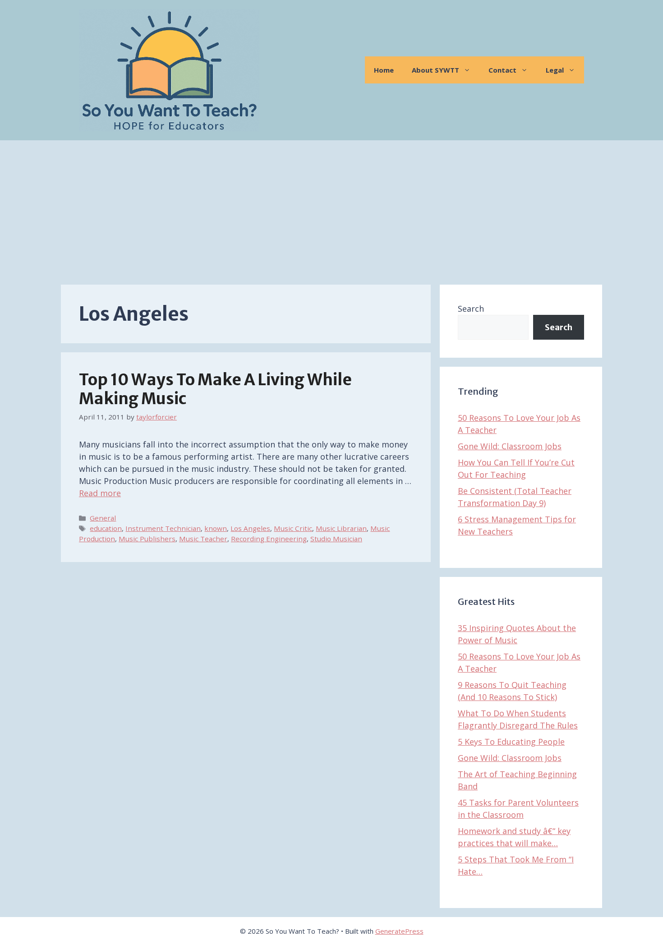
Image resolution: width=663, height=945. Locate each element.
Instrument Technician (163, 528)
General (103, 517)
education (106, 528)
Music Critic (293, 528)
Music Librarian (341, 528)
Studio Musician (336, 538)
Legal (555, 69)
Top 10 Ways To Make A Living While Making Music (215, 389)
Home (384, 69)
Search (471, 308)
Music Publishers (147, 538)
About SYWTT (435, 69)
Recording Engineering (269, 538)
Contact (502, 69)
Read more (100, 493)
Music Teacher (203, 538)
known (215, 528)
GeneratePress (399, 931)
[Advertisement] (331, 208)
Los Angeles (250, 528)
